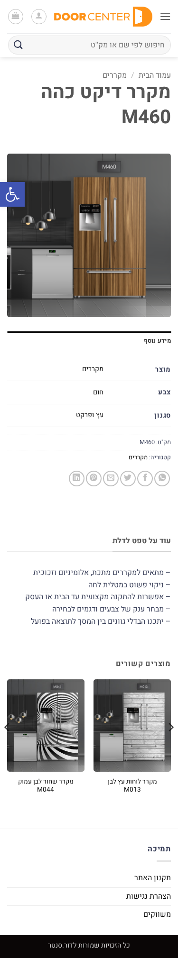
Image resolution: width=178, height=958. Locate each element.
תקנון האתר (152, 878)
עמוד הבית (155, 75)
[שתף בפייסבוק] (145, 478)
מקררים (115, 75)
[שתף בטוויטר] (128, 478)
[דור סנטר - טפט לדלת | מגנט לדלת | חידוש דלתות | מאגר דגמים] (103, 17)
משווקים (157, 914)
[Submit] (18, 45)
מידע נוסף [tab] (157, 341)
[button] (12, 194)
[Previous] (170, 745)
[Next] (7, 745)
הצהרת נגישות (148, 896)
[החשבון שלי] (39, 16)
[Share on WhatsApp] (162, 478)
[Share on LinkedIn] (76, 478)
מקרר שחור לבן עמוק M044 (46, 786)
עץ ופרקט (89, 415)
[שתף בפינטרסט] (94, 478)
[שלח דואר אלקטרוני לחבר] (111, 478)
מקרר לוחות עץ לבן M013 (132, 786)
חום (98, 392)
